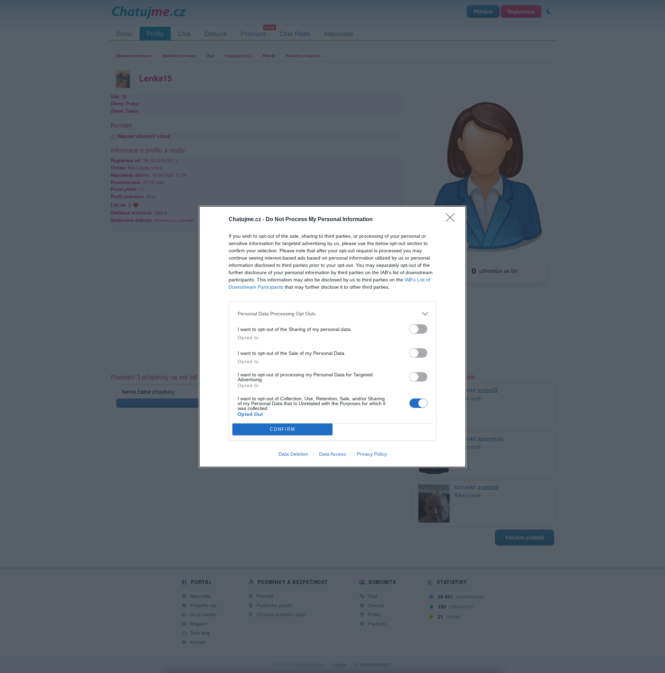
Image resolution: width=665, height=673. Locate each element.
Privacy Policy (372, 454)
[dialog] (332, 336)
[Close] (452, 219)
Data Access (332, 454)
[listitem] (332, 313)
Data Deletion (293, 454)
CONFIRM (282, 429)
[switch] (418, 329)
